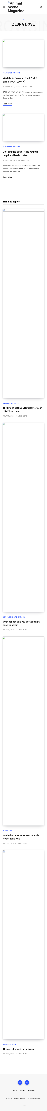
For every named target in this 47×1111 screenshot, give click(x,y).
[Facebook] (20, 1082)
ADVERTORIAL (9, 831)
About (14, 1091)
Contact (31, 1091)
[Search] (41, 7)
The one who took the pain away (19, 1049)
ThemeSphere (19, 1099)
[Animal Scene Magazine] (17, 7)
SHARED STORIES (10, 1044)
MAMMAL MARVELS (11, 403)
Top (24, 1106)
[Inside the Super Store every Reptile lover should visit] (23, 731)
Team (22, 1091)
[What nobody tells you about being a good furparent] (23, 517)
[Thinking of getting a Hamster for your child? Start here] (23, 303)
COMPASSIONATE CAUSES (14, 617)
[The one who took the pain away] (23, 944)
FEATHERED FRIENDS (11, 73)
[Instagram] (27, 1082)
